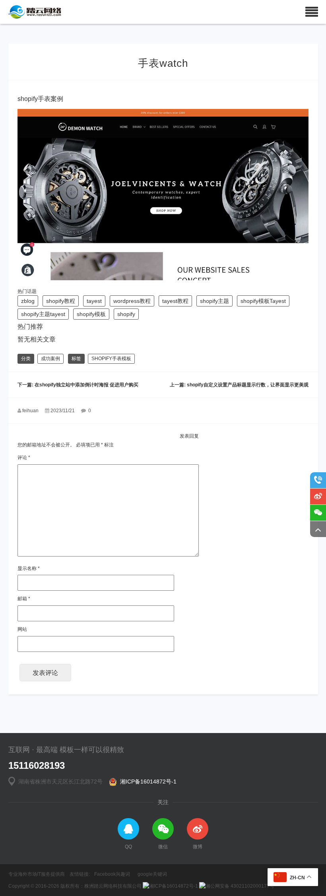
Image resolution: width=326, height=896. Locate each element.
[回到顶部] (318, 529)
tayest (94, 301)
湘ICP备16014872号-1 (147, 781)
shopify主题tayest (43, 314)
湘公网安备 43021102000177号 (240, 886)
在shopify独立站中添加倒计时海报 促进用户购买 (86, 385)
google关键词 (152, 874)
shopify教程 (60, 301)
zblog (28, 301)
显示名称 (28, 568)
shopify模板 (91, 314)
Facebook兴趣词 (112, 874)
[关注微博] (318, 496)
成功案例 (50, 358)
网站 (22, 629)
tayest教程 (175, 301)
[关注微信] (318, 513)
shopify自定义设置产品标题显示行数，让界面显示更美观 (248, 385)
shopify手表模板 (111, 358)
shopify (126, 314)
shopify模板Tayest (263, 301)
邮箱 (23, 598)
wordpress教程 (132, 301)
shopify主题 (214, 301)
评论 (23, 457)
